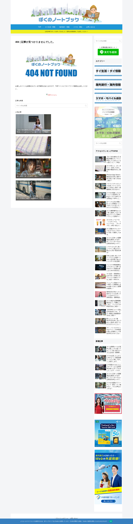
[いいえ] (131, 521)
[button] (85, 106)
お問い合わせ (74, 518)
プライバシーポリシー (61, 518)
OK (111, 521)
